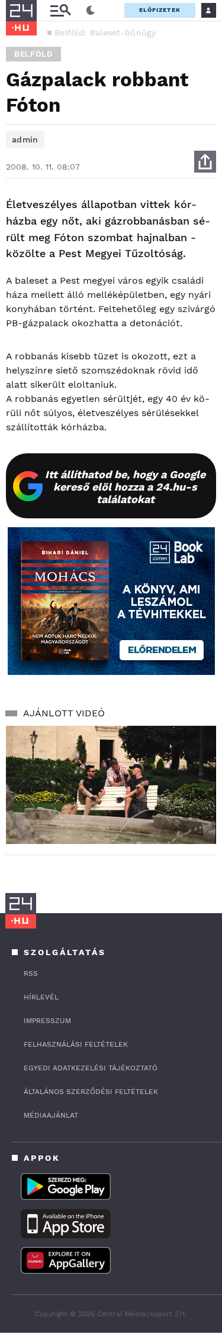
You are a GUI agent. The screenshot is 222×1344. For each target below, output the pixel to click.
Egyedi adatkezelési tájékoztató (90, 1068)
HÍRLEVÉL (41, 997)
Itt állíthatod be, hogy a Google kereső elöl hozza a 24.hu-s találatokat (125, 486)
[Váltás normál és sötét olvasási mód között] (90, 11)
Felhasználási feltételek (76, 1044)
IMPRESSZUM (47, 1021)
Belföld (33, 54)
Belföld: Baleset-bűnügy (105, 32)
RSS (31, 973)
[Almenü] (60, 10)
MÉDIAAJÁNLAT (51, 1115)
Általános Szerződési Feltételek (91, 1091)
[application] (111, 785)
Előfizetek (160, 10)
